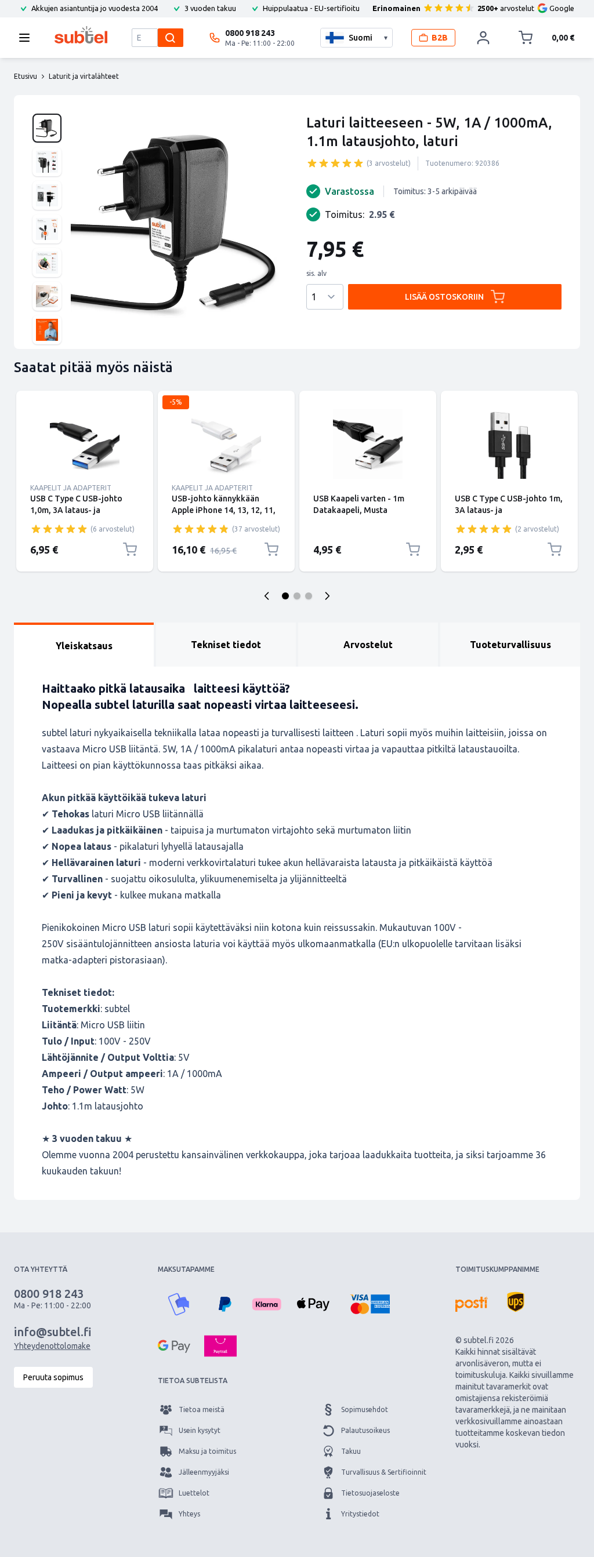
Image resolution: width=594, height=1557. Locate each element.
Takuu (351, 1451)
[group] (335, 163)
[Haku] (170, 37)
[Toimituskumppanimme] (471, 1304)
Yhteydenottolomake (52, 1346)
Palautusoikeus (365, 1430)
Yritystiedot (360, 1514)
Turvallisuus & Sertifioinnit (383, 1472)
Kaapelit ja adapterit (70, 488)
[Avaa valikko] (28, 38)
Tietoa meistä (201, 1409)
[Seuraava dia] (327, 596)
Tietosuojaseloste (370, 1493)
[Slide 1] (285, 596)
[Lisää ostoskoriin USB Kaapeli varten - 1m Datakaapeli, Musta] (413, 549)
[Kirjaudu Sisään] (483, 37)
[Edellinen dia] (267, 596)
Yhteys (189, 1514)
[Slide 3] (308, 596)
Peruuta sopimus (53, 1377)
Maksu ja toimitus (207, 1451)
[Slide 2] (297, 596)
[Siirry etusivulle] (81, 34)
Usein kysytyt (199, 1430)
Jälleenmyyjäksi (204, 1472)
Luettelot (194, 1493)
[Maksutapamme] (179, 1304)
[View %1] (46, 128)
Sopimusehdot (364, 1409)
